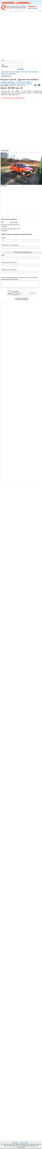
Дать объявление (8, 2)
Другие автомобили (8, 73)
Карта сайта (24, 1143)
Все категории (14, 72)
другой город (32, 8)
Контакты (16, 1143)
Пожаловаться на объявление (13, 98)
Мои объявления (23, 2)
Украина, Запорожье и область (21, 84)
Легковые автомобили (29, 72)
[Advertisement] (21, 35)
